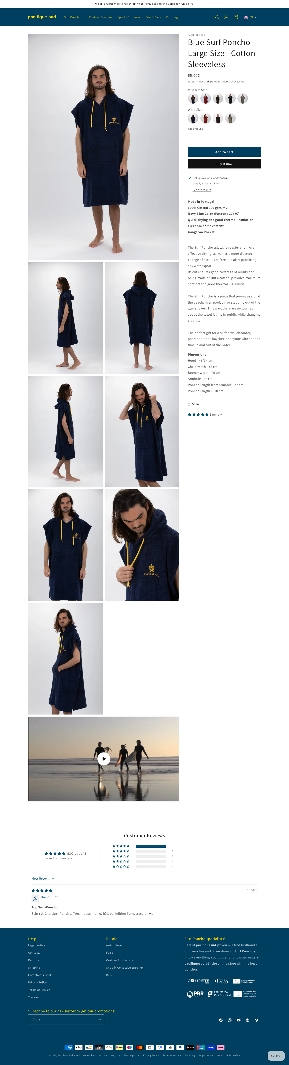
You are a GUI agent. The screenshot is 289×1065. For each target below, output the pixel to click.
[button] (74, 17)
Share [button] (196, 404)
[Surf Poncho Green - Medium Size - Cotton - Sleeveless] (243, 96)
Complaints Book (40, 975)
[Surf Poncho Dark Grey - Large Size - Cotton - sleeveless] (219, 116)
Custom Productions (120, 960)
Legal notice (206, 1055)
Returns (33, 960)
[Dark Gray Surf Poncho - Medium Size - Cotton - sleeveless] (219, 96)
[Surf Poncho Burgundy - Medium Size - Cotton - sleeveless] (206, 96)
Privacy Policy (37, 982)
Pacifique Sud (65, 1055)
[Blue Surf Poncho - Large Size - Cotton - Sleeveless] (194, 116)
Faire (109, 953)
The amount (195, 128)
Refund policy (131, 1055)
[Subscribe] (99, 1020)
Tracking (34, 997)
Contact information (228, 1055)
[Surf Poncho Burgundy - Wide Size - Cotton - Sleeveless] (206, 116)
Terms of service (172, 1055)
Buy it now (224, 164)
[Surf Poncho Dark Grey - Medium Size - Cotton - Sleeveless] (231, 96)
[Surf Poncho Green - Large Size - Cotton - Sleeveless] (231, 116)
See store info (202, 190)
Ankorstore (114, 945)
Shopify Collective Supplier (124, 967)
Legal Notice (36, 945)
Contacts (34, 953)
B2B (108, 975)
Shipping (212, 81)
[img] (42, 890)
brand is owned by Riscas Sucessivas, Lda (96, 1055)
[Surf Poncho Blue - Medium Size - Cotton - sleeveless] (194, 96)
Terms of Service (39, 990)
